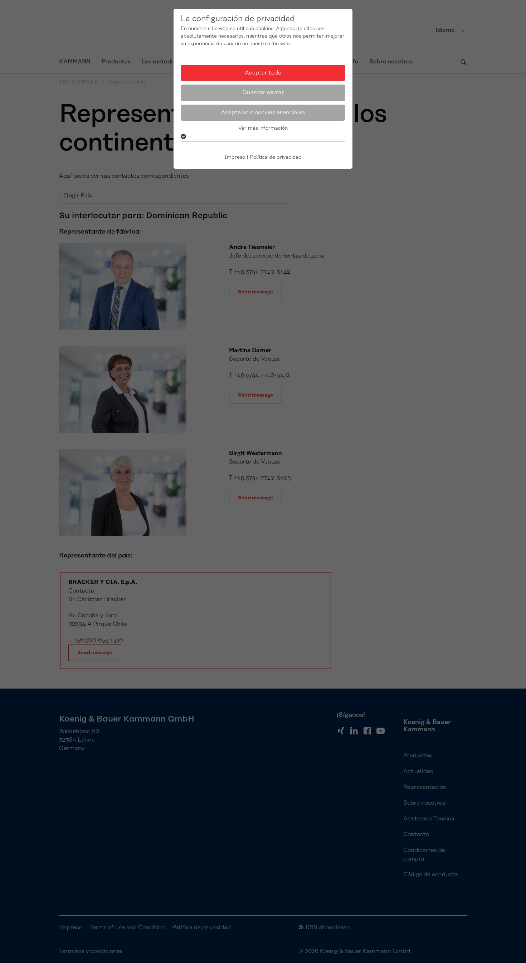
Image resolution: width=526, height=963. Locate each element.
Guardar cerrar (263, 92)
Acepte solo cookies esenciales (263, 112)
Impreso (235, 157)
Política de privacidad (276, 157)
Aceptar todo (263, 73)
